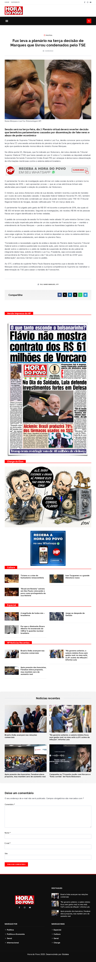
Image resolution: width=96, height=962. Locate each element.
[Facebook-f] (84, 2)
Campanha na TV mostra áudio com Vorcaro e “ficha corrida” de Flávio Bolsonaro (69, 775)
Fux (41, 284)
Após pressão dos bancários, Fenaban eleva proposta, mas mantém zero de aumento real (33, 670)
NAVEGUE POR (11, 924)
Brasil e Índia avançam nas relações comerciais (32, 652)
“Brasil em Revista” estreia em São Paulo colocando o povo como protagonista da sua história (33, 592)
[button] (7, 21)
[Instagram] (87, 2)
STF (57, 284)
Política (49, 35)
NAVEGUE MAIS (58, 924)
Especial (11, 605)
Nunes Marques (49, 284)
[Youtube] (90, 2)
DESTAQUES (57, 888)
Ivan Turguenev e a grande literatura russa (77, 577)
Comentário (10, 804)
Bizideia (65, 954)
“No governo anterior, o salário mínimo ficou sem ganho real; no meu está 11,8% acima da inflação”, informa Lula (76, 655)
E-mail (8, 843)
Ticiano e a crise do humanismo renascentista (32, 577)
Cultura (11, 567)
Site (6, 853)
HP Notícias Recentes (18, 642)
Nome (8, 833)
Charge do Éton (15, 461)
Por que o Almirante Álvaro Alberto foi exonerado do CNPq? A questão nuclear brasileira (33, 629)
